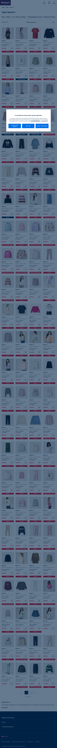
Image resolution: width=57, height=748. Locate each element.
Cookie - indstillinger (42, 126)
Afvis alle (28, 126)
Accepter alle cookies (14, 126)
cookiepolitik (44, 121)
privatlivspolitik (35, 121)
